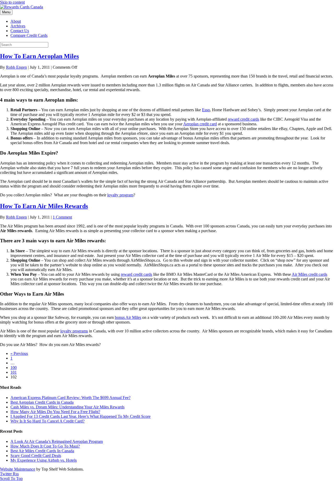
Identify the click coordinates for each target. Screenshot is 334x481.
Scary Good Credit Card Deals (35, 455)
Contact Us (19, 30)
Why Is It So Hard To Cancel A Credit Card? (47, 421)
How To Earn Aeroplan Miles (39, 56)
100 (13, 367)
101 (13, 372)
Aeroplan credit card (200, 124)
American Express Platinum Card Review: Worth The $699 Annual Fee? (70, 397)
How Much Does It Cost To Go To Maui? (45, 446)
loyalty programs (74, 331)
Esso (206, 110)
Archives (17, 26)
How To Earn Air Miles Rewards (44, 206)
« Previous (19, 353)
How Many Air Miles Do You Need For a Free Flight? (55, 411)
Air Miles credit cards (309, 274)
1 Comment (62, 217)
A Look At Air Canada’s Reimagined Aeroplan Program (56, 441)
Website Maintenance (17, 469)
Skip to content (12, 2)
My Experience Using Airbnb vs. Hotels (43, 460)
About (15, 21)
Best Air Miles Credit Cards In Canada (42, 451)
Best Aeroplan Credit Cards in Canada (42, 402)
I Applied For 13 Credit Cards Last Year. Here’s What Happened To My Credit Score (80, 416)
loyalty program (120, 195)
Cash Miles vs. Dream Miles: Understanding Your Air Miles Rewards (67, 407)
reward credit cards (243, 119)
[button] (11, 478)
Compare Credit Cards (28, 35)
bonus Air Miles (128, 317)
